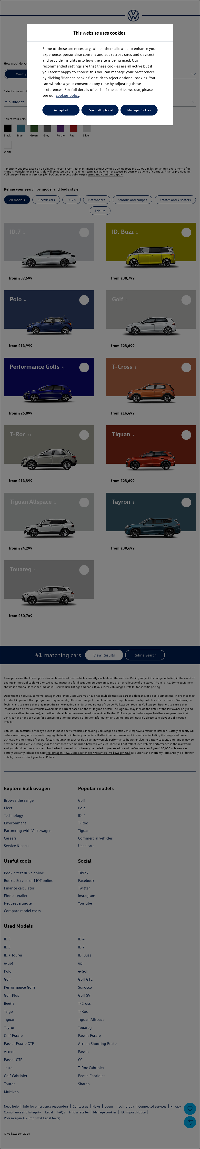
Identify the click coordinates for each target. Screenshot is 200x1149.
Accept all (61, 110)
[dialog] (100, 574)
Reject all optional (100, 110)
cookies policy (67, 95)
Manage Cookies (139, 110)
